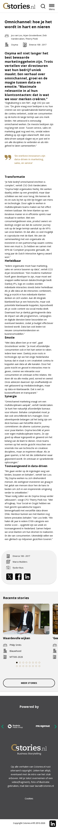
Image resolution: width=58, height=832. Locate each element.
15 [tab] (36, 666)
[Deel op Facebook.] (18, 576)
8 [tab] (39, 662)
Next (55, 726)
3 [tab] (23, 662)
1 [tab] (17, 662)
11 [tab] (23, 666)
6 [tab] (33, 662)
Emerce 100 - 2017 (37, 44)
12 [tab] (26, 666)
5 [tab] (29, 662)
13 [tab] (30, 666)
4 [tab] (26, 662)
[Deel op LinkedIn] (27, 576)
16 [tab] (39, 666)
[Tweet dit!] (9, 576)
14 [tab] (33, 666)
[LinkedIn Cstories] (52, 823)
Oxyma (14, 44)
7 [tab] (36, 662)
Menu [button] (52, 9)
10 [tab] (20, 666)
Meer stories (29, 682)
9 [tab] (17, 666)
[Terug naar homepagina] (19, 5)
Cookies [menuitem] (29, 798)
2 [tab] (20, 662)
